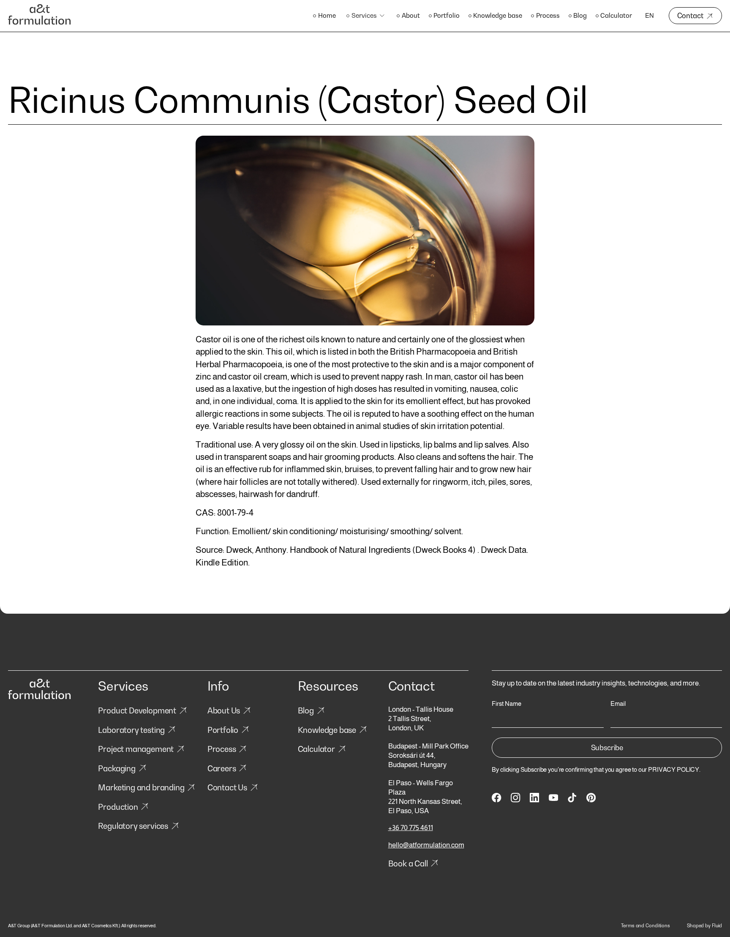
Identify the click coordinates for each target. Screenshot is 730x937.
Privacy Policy (673, 769)
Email (618, 704)
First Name (506, 704)
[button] (366, 16)
